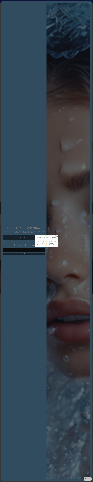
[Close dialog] (56, 236)
